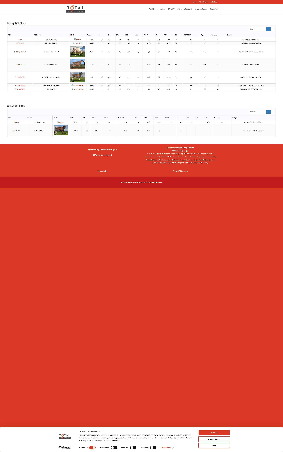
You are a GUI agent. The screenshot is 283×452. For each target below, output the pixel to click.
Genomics (213, 9)
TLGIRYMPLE (20, 77)
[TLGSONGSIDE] (77, 89)
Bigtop (20, 39)
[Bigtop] (77, 39)
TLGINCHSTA (19, 65)
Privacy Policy (103, 171)
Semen (162, 9)
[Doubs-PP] (61, 135)
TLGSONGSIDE (20, 89)
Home (195, 2)
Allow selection (214, 439)
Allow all (214, 433)
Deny (214, 445)
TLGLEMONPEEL (19, 85)
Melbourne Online (155, 182)
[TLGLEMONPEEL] (77, 85)
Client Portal (203, 2)
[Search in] (272, 29)
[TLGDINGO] (77, 43)
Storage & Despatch (184, 9)
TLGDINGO (20, 43)
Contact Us (213, 2)
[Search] (268, 29)
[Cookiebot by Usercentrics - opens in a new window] (64, 447)
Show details (166, 448)
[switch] (114, 447)
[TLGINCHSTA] (77, 69)
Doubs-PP (16, 130)
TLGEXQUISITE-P (20, 52)
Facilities (152, 9)
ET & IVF (171, 9)
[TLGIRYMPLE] (77, 81)
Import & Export (201, 9)
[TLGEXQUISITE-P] (77, 56)
